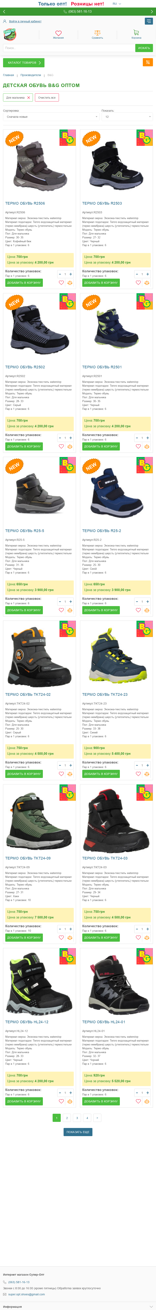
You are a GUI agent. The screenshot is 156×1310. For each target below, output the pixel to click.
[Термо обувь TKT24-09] (39, 820)
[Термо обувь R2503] (116, 166)
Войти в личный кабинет (25, 21)
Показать (108, 110)
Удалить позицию (29, 98)
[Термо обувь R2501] (116, 329)
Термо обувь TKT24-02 (28, 695)
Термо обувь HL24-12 (26, 1022)
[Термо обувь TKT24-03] (116, 820)
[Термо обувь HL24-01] (116, 984)
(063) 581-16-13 (18, 1282)
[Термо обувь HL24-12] (39, 984)
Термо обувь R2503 (102, 203)
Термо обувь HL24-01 (103, 1022)
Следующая (97, 1118)
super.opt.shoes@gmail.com (26, 1294)
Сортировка (11, 110)
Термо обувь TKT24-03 (105, 858)
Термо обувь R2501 (102, 367)
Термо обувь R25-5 (24, 531)
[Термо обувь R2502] (39, 329)
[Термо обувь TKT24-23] (116, 657)
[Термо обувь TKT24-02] (39, 657)
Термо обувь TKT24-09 (28, 858)
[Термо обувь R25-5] (39, 493)
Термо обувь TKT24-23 (105, 695)
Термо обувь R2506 (25, 203)
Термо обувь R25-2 (101, 531)
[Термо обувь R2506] (39, 166)
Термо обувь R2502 (25, 367)
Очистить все (47, 97)
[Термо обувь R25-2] (116, 493)
